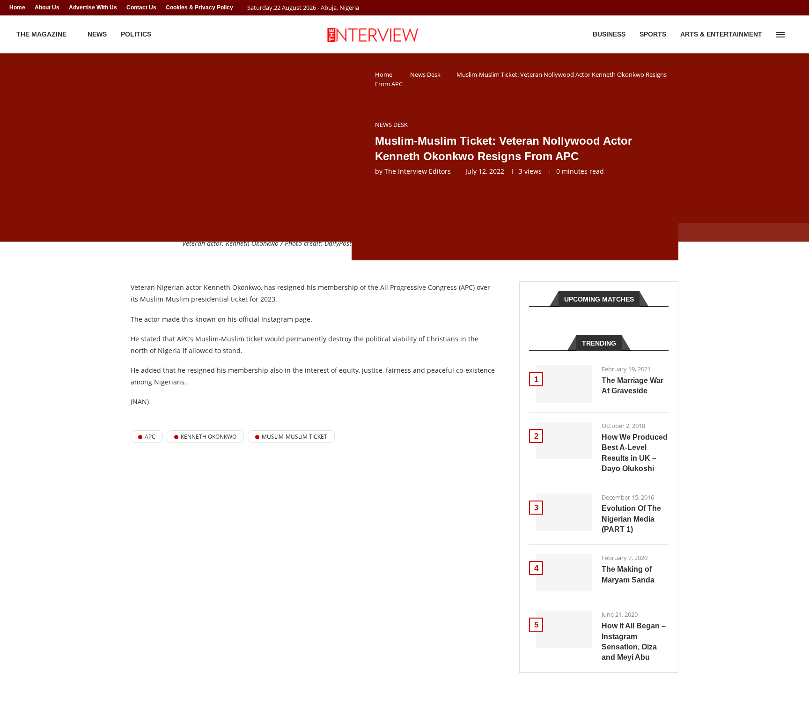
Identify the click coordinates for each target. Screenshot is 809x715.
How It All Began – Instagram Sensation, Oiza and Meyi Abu (634, 641)
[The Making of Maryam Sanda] (564, 572)
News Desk (425, 74)
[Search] (795, 34)
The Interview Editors (417, 171)
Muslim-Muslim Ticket (294, 437)
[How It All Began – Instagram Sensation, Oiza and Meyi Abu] (564, 629)
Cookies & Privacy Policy (199, 7)
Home (17, 7)
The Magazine (41, 34)
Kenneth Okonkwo (208, 437)
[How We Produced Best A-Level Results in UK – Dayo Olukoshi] (564, 440)
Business (609, 34)
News (97, 34)
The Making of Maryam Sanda (628, 574)
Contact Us (141, 7)
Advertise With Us (93, 7)
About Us (47, 7)
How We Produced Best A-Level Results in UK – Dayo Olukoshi (635, 452)
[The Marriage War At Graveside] (564, 384)
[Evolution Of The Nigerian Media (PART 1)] (564, 512)
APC (150, 437)
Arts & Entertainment (721, 34)
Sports (653, 34)
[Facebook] (779, 7)
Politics (136, 34)
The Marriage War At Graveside (632, 385)
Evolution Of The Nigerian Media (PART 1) (631, 518)
